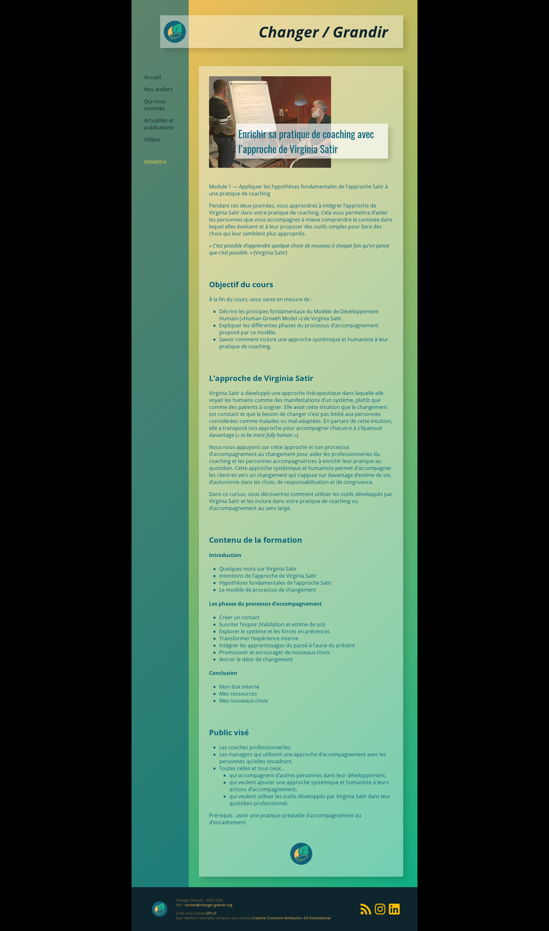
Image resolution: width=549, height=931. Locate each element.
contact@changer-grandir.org (208, 904)
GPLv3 (211, 913)
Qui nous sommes (155, 105)
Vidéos (152, 139)
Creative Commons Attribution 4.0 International (291, 917)
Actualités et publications (159, 124)
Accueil (152, 77)
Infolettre (155, 161)
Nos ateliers (158, 89)
